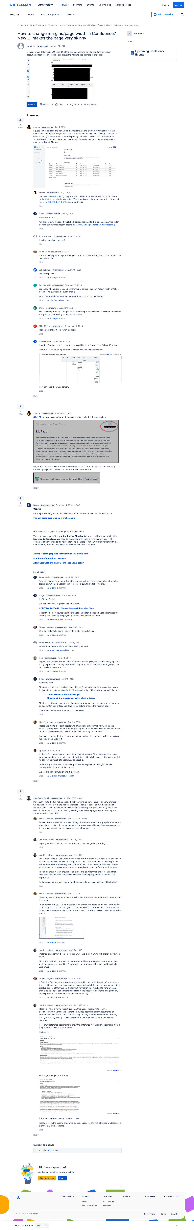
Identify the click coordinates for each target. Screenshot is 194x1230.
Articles (71, 14)
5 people (54, 635)
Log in (165, 4)
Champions (105, 4)
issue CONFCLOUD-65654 (55, 202)
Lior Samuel (55, 300)
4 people (54, 277)
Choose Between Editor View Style (63, 694)
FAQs (84, 1201)
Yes (38, 1225)
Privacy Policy (150, 1214)
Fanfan (53, 942)
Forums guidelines (89, 1205)
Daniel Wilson (45, 341)
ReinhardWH (45, 285)
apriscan (43, 750)
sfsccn (36, 127)
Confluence (41, 25)
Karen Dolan (44, 251)
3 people (54, 743)
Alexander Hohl (57, 619)
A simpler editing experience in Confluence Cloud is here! (60, 553)
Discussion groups (50, 14)
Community (45, 4)
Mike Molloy (44, 326)
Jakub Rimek (45, 270)
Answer (32, 104)
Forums (65, 4)
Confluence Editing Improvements (49, 558)
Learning (78, 4)
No (45, 1225)
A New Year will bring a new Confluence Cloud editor (58, 563)
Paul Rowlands (46, 236)
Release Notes (123, 4)
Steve (41, 308)
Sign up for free (47, 1178)
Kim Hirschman (46, 722)
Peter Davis (44, 577)
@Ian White (38, 417)
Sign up (178, 4)
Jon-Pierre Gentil (41, 798)
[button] (69, 78)
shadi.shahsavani (58, 650)
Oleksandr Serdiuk (58, 776)
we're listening (57, 196)
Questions (52, 25)
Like (41, 206)
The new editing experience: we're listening (95, 224)
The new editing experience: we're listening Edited (71, 698)
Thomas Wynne (46, 627)
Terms (163, 1214)
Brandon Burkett (46, 642)
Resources (107, 1205)
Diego (41, 213)
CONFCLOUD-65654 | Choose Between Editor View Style (66, 608)
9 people (54, 318)
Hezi (41, 658)
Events (90, 4)
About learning (108, 1201)
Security (174, 1214)
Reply (36, 396)
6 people (54, 588)
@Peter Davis (47, 599)
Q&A (29, 14)
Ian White (31, 46)
